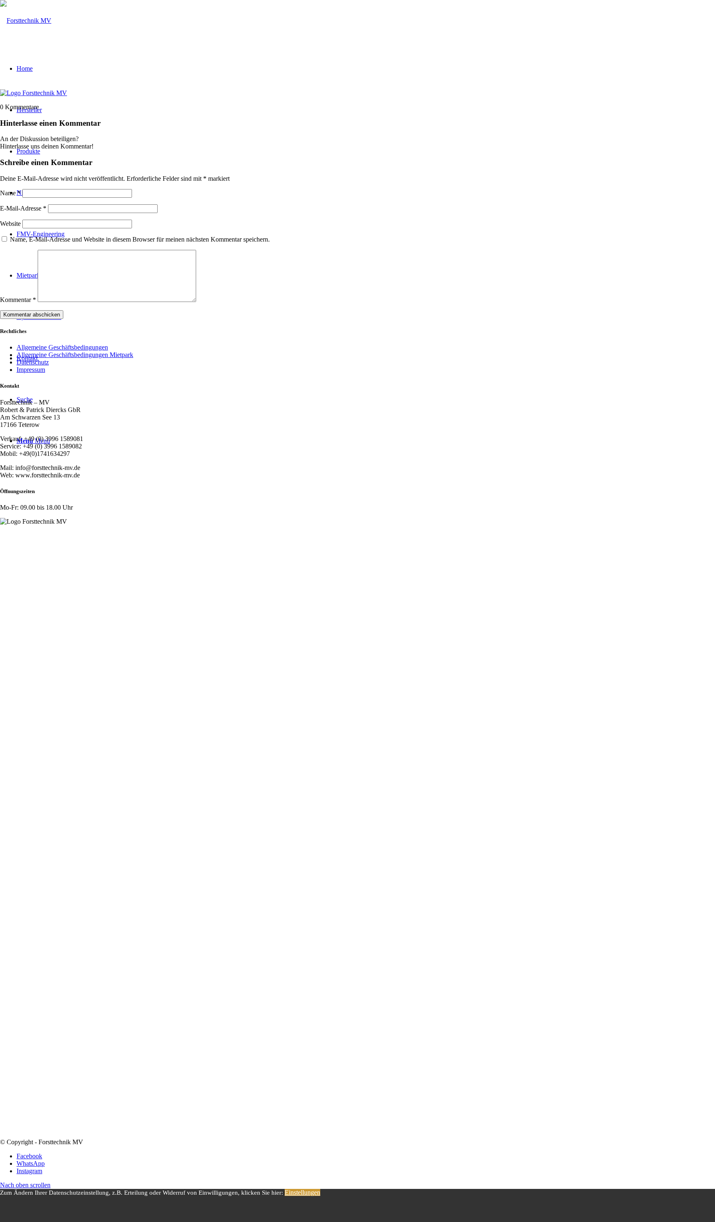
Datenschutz (33, 362)
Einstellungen (302, 1192)
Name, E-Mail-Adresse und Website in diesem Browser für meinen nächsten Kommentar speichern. (140, 239)
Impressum (31, 369)
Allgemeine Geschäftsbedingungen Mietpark (75, 354)
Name (10, 192)
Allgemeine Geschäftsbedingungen (62, 347)
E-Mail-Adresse (23, 208)
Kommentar (18, 299)
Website (10, 223)
